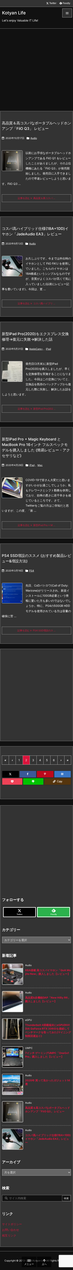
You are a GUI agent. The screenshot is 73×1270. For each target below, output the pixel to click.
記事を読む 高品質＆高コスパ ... (36, 198)
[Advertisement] (36, 67)
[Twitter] (10, 774)
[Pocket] (12, 781)
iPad (48, 348)
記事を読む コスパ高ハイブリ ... (36, 303)
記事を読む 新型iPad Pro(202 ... (36, 408)
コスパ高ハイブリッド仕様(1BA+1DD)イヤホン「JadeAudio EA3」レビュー (48, 1138)
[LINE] (33, 781)
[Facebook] (28, 774)
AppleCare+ (36, 348)
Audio (33, 138)
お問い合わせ (10, 1229)
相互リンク (9, 1235)
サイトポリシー (12, 1224)
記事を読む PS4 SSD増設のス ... (36, 630)
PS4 (31, 570)
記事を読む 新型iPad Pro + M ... (36, 525)
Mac (40, 465)
